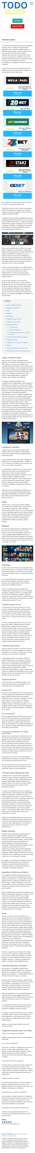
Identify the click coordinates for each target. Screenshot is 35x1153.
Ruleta (8, 310)
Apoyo (9, 345)
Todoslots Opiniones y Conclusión (17, 348)
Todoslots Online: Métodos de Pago (16, 337)
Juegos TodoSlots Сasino (14, 305)
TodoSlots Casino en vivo (13, 319)
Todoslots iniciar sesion (13, 322)
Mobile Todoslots (12, 339)
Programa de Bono (11, 324)
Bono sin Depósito (15, 330)
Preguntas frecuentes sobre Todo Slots (18, 351)
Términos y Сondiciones (9, 1136)
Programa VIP (14, 327)
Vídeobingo (9, 316)
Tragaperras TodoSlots (13, 308)
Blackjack (9, 313)
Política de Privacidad (20, 1134)
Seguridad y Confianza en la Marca (17, 342)
